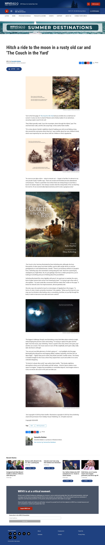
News (13, 16)
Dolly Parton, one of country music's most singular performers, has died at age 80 (89, 473)
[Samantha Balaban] (29, 440)
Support (59, 16)
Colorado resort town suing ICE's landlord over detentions (52, 461)
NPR (32, 425)
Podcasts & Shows (40, 16)
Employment (61, 531)
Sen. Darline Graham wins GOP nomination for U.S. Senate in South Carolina (71, 473)
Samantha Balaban (16, 61)
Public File (80, 531)
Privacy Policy (81, 534)
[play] (7, 11)
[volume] (11, 11)
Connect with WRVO (81, 16)
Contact (60, 534)
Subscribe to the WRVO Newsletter (19, 515)
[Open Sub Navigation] (10, 16)
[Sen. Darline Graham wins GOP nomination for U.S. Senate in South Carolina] (71, 465)
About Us (68, 16)
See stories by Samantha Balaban (45, 442)
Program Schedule (25, 16)
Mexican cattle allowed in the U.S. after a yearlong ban (33, 461)
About (39, 531)
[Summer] (52, 27)
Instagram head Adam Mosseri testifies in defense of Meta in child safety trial (14, 473)
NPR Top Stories (41, 425)
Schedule (40, 534)
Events (51, 16)
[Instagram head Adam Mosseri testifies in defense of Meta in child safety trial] (15, 465)
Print (96, 62)
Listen (7, 16)
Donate (96, 4)
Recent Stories (11, 458)
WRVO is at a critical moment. (34, 491)
